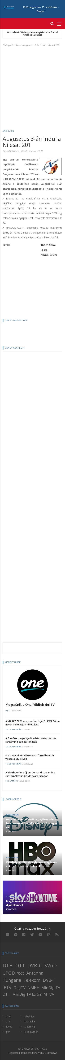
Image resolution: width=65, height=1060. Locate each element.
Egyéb (8, 1026)
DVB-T (49, 980)
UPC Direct (13, 973)
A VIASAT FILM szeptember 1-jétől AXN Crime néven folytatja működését (32, 723)
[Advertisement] (32, 83)
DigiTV (19, 987)
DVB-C (34, 965)
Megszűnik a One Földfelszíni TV (30, 704)
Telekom (31, 980)
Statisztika (29, 1021)
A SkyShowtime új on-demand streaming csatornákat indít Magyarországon (30, 774)
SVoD (50, 965)
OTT (20, 965)
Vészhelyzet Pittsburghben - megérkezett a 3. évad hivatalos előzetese (32, 33)
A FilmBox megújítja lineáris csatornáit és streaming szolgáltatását (30, 740)
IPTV (7, 987)
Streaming (11, 781)
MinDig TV (50, 987)
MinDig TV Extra (27, 994)
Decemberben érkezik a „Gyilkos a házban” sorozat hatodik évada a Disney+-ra (31, 823)
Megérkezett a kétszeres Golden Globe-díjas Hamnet (32, 903)
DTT (7, 711)
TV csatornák (13, 730)
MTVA (49, 994)
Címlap (6, 45)
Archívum (16, 45)
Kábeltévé (28, 1016)
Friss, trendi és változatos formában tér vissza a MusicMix (29, 757)
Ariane (53, 254)
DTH (8, 965)
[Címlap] (8, 7)
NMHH (34, 987)
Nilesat (45, 254)
